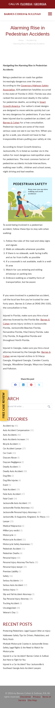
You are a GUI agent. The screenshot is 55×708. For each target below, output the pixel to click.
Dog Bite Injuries (10, 481)
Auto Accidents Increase (14, 440)
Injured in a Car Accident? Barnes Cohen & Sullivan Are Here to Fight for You (26, 658)
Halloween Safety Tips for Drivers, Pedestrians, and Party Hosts (26, 637)
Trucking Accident (11, 604)
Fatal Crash (8, 499)
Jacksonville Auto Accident (15, 503)
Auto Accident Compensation (16, 430)
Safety (6, 576)
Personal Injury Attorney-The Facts (18, 563)
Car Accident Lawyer (12, 449)
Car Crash (7, 453)
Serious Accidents (11, 581)
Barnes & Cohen (11, 123)
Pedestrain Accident (12, 549)
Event (5, 485)
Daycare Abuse (10, 458)
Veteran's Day (9, 613)
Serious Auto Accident (13, 585)
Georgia (40, 4)
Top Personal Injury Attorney (16, 599)
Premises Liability (10, 572)
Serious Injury (9, 590)
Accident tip (8, 426)
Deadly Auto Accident (13, 471)
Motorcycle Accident (12, 540)
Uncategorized (9, 608)
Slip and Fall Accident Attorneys (17, 594)
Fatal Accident (9, 490)
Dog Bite (7, 476)
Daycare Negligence (12, 462)
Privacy (36, 697)
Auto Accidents (10, 435)
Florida (26, 4)
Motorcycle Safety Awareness (16, 544)
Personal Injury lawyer (13, 567)
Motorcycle (8, 535)
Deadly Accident (10, 467)
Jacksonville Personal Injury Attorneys (20, 512)
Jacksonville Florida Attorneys (16, 508)
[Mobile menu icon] (50, 14)
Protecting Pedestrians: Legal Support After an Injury (26, 631)
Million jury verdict (11, 531)
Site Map (32, 700)
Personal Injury (9, 558)
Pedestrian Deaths (11, 553)
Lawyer (6, 522)
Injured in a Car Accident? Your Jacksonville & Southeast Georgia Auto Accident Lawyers (23, 666)
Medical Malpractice (12, 526)
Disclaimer (25, 697)
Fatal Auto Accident (12, 494)
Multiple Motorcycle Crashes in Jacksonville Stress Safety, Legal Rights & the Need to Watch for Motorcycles (25, 648)
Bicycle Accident (10, 444)
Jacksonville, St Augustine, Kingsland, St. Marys (24, 517)
